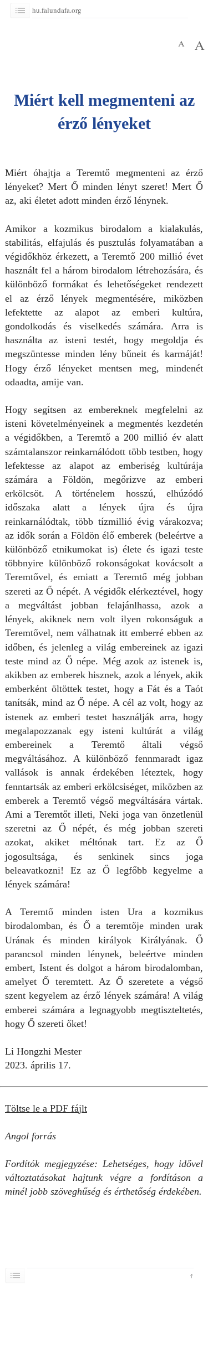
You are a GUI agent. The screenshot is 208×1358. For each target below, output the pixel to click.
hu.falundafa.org (58, 10)
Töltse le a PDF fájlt (46, 1108)
